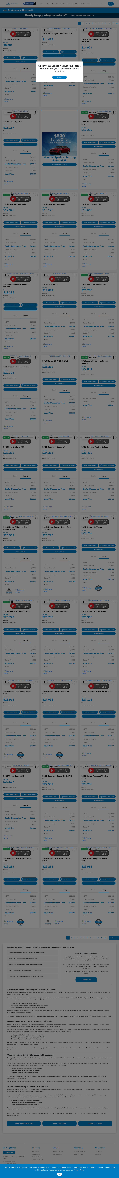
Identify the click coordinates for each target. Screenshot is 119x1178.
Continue (59, 77)
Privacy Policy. (79, 1170)
